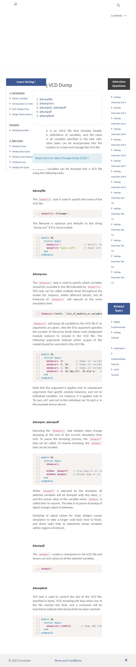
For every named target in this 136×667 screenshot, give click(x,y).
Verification (119, 348)
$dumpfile (45, 99)
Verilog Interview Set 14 (117, 261)
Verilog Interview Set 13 (117, 245)
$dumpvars (46, 103)
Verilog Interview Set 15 (117, 277)
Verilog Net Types (20, 167)
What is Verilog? (20, 98)
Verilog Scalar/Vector (22, 157)
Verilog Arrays (19, 162)
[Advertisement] (68, 46)
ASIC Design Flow (20, 109)
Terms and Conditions (67, 660)
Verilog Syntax (19, 146)
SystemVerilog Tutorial (118, 362)
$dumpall (45, 112)
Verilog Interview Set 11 (117, 214)
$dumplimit (46, 116)
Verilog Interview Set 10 (117, 198)
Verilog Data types (21, 151)
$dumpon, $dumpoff (52, 107)
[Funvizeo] (17, 8)
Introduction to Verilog (23, 104)
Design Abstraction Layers (25, 114)
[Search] (119, 5)
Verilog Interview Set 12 (117, 229)
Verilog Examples (20, 130)
